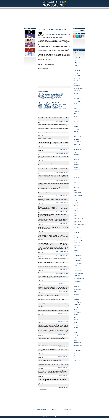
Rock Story (76, 314)
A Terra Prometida (77, 72)
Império (75, 190)
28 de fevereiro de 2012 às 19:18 (62, 251)
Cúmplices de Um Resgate (78, 151)
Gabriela (75, 180)
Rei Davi (75, 309)
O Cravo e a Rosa (77, 257)
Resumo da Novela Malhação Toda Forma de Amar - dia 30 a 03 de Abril (52, 101)
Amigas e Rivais (77, 90)
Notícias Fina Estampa (47, 34)
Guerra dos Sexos (77, 185)
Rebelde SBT (76, 307)
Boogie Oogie (76, 121)
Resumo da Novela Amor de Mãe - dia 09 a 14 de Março (49, 109)
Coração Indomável (77, 142)
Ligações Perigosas (77, 208)
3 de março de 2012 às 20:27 (63, 321)
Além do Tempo (76, 86)
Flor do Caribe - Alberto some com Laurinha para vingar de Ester (51, 100)
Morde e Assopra (77, 245)
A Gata (75, 60)
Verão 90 (75, 352)
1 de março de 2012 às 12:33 (63, 283)
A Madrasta (76, 65)
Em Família (76, 162)
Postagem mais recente (41, 409)
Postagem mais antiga (68, 409)
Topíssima (75, 340)
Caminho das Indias (77, 128)
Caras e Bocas (76, 131)
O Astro (75, 252)
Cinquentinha (76, 139)
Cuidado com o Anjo (77, 149)
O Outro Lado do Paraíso (78, 258)
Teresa (75, 337)
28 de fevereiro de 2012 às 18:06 (62, 230)
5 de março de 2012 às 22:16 (63, 334)
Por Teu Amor (76, 294)
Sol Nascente (76, 330)
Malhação (75, 213)
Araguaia (75, 108)
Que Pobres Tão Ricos (78, 302)
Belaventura (76, 118)
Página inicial (54, 409)
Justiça (75, 203)
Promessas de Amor (77, 296)
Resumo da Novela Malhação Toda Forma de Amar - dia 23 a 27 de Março (52, 104)
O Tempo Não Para (77, 271)
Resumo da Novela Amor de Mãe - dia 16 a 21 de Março (49, 105)
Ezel (74, 172)
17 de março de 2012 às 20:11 (63, 382)
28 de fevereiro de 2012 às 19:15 (62, 240)
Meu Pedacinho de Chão (78, 240)
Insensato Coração (77, 192)
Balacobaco (76, 114)
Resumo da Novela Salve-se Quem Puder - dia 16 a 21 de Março (51, 106)
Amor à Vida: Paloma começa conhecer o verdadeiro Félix (49, 96)
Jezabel (75, 198)
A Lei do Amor (76, 63)
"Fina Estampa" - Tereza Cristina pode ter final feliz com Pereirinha (52, 30)
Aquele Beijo (76, 106)
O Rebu (75, 265)
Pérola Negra (76, 299)
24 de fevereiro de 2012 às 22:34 (62, 149)
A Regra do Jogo (77, 70)
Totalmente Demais (77, 342)
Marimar (75, 234)
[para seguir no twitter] (77, 37)
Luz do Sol (76, 210)
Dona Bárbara (76, 159)
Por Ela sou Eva (77, 292)
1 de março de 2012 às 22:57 (63, 291)
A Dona (75, 52)
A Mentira (75, 67)
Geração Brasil (76, 182)
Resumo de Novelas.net (51, 416)
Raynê (39, 368)
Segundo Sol (76, 325)
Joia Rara (75, 200)
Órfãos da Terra (77, 360)
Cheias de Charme (77, 136)
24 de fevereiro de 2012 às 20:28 (62, 121)
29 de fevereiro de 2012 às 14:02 (62, 269)
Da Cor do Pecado (77, 152)
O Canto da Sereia (77, 255)
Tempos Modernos (77, 335)
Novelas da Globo (61, 34)
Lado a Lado (76, 205)
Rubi (75, 317)
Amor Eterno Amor (77, 91)
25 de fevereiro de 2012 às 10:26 (62, 172)
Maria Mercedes (77, 230)
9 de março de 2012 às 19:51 (63, 356)
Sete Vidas (76, 327)
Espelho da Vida (77, 169)
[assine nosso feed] (74, 37)
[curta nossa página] (80, 37)
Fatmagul (75, 175)
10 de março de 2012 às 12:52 (63, 367)
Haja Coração (76, 187)
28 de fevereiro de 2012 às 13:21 (62, 223)
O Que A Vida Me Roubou (78, 263)
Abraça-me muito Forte (78, 78)
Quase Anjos (76, 301)
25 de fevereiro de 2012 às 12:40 (62, 180)
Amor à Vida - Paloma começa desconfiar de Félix (48, 98)
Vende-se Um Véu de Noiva (79, 348)
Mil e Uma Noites (77, 242)
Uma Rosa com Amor (78, 345)
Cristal (75, 147)
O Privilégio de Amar (77, 260)
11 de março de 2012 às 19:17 (63, 375)
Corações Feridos (77, 144)
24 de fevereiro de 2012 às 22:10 (62, 145)
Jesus (75, 197)
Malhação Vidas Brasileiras (79, 224)
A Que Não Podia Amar (78, 68)
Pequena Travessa (77, 289)
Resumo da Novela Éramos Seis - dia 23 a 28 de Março (49, 103)
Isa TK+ (75, 193)
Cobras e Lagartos (77, 141)
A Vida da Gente (77, 75)
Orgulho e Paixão (77, 275)
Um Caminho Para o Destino (79, 343)
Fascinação (76, 174)
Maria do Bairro (76, 232)
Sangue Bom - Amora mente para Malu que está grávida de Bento (51, 93)
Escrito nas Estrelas (77, 165)
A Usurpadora (76, 73)
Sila (74, 329)
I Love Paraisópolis (77, 188)
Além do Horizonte (77, 85)
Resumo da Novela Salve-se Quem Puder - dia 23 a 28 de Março (51, 102)
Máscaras (75, 247)
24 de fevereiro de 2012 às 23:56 (62, 153)
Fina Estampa (76, 177)
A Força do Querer (77, 58)
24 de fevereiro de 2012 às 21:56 (62, 139)
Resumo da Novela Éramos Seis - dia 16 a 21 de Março (49, 107)
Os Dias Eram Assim (77, 281)
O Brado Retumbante (78, 253)
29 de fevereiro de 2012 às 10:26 (62, 255)
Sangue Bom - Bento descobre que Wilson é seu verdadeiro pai (50, 95)
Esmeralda (76, 167)
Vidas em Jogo (76, 353)
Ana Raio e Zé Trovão (78, 101)
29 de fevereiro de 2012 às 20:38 (62, 273)
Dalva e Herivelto (77, 154)
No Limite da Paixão (77, 248)
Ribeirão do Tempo (77, 312)
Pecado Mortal (76, 286)
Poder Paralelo (76, 291)
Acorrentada (76, 80)
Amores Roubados (77, 100)
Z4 (74, 358)
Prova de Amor (76, 297)
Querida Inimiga (77, 304)
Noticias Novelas (54, 34)
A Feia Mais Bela (77, 57)
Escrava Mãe (76, 164)
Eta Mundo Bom (77, 170)
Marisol (75, 235)
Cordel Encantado (77, 146)
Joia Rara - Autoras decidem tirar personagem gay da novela (50, 97)
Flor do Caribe (76, 179)
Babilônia (75, 113)
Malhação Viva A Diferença (78, 225)
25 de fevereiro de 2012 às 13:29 (62, 195)
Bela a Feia (76, 116)
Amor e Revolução (77, 98)
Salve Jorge (76, 319)
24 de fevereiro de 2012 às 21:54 (62, 134)
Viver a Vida (76, 357)
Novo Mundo (76, 250)
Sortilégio (75, 332)
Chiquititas (76, 137)
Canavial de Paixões (77, 129)
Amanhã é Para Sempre (78, 88)
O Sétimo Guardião (77, 270)
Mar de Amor (76, 227)
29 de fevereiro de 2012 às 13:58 (62, 259)
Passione (75, 284)
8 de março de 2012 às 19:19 (63, 352)
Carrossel (75, 134)
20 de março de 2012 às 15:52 (63, 387)
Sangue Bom (76, 320)
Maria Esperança (77, 229)
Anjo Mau (75, 103)
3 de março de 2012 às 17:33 (63, 313)
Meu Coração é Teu (77, 237)
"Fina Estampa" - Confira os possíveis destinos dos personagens (51, 110)
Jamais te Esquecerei (78, 195)
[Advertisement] (54, 20)
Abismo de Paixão (77, 77)
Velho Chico (76, 347)
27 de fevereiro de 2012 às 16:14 (62, 211)
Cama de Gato (76, 124)
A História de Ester (77, 62)
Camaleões (76, 126)
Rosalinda (75, 315)
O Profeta (75, 262)
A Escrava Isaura (77, 55)
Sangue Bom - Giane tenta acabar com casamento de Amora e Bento (51, 99)
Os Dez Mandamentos (78, 276)
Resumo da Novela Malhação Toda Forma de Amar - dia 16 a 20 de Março (52, 108)
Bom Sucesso (76, 119)
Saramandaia (76, 324)
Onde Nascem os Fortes (78, 273)
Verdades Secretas (77, 350)
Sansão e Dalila (76, 322)
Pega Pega (76, 287)
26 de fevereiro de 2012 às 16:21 (62, 202)
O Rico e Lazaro (77, 268)
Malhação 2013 (76, 215)
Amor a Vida (76, 95)
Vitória (75, 355)
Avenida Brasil (76, 111)
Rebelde (75, 306)
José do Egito (76, 202)
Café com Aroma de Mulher (79, 123)
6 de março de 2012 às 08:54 (63, 346)
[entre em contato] (83, 37)
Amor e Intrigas (76, 96)
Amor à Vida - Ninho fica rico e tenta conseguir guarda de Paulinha (51, 94)
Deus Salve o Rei (77, 157)
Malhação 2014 (76, 216)
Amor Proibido (76, 93)
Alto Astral (75, 83)
